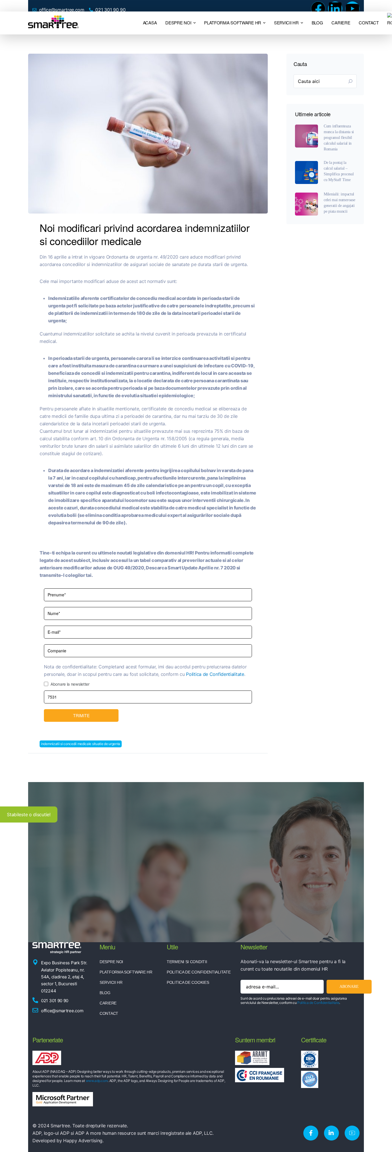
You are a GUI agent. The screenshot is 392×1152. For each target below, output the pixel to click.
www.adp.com (97, 1081)
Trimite (81, 715)
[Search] (350, 81)
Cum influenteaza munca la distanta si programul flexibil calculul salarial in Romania (339, 137)
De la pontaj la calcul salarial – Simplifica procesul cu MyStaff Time (339, 171)
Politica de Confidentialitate (215, 674)
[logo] (53, 22)
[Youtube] (352, 8)
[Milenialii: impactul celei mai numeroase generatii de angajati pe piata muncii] (306, 204)
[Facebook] (318, 8)
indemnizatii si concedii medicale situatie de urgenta (80, 744)
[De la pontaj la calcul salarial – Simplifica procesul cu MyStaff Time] (306, 172)
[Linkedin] (335, 8)
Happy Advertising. (83, 1140)
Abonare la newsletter (70, 684)
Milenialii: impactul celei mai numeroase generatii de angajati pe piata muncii (339, 203)
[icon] (310, 1133)
